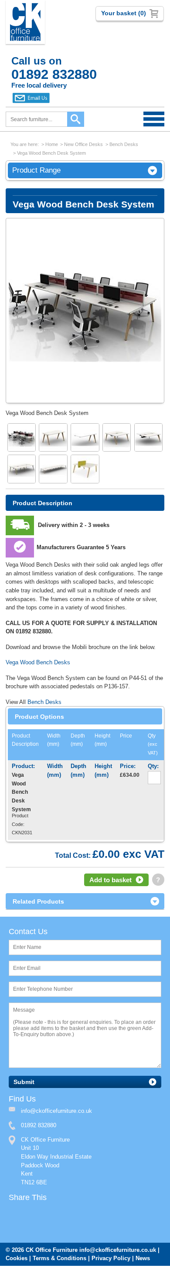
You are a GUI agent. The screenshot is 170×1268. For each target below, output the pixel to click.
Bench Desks (123, 144)
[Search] (75, 119)
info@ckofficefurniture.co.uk (117, 1250)
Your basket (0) (123, 13)
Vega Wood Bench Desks (38, 662)
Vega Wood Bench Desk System (51, 153)
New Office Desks (83, 144)
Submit (24, 1082)
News (143, 1258)
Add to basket (110, 880)
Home (51, 144)
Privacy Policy (111, 1258)
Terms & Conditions (59, 1258)
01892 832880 (38, 1125)
